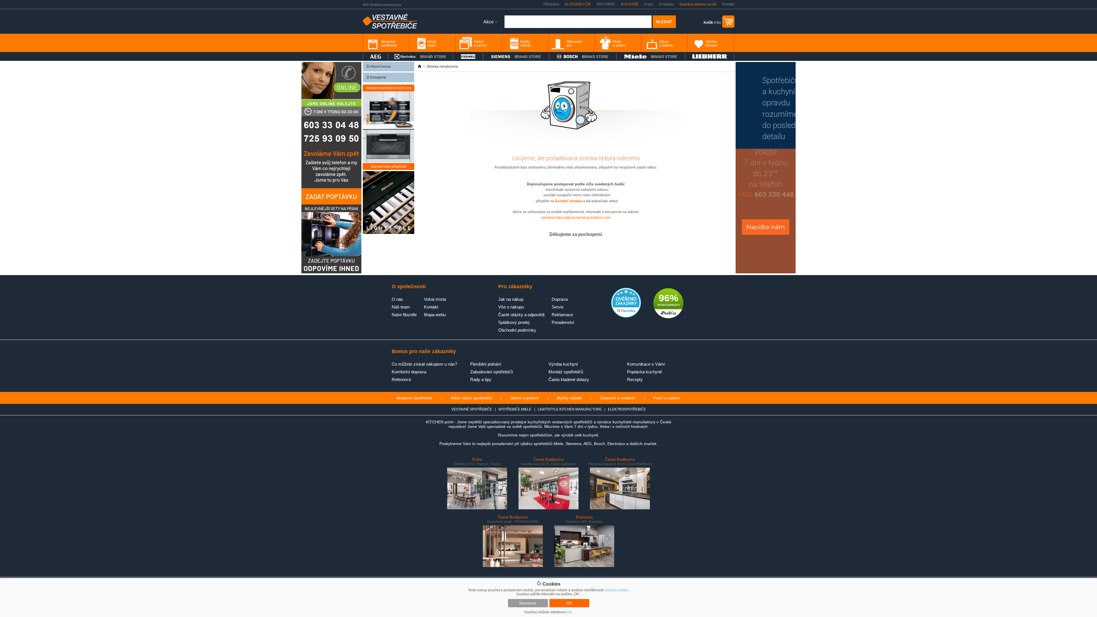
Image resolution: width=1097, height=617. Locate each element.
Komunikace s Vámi (646, 364)
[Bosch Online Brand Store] (582, 56)
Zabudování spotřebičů (491, 371)
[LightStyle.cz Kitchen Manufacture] (388, 203)
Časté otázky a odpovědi (521, 314)
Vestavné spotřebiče (414, 398)
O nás (648, 4)
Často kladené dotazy (568, 379)
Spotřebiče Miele (514, 409)
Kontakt (728, 4)
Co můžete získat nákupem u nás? (424, 364)
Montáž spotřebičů (565, 371)
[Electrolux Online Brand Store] (420, 56)
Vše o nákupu (511, 307)
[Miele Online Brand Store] (650, 56)
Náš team (401, 307)
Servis (558, 307)
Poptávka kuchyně (644, 371)
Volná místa (435, 299)
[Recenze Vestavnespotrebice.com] (626, 316)
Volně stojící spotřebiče (471, 398)
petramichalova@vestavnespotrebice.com (576, 217)
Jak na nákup (510, 299)
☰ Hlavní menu (378, 67)
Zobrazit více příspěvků (389, 167)
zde (569, 612)
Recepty (635, 379)
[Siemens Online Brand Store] (516, 56)
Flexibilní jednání (485, 364)
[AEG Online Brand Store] (375, 56)
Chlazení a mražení (617, 398)
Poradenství (563, 322)
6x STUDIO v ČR (578, 4)
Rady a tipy (480, 379)
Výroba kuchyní (563, 364)
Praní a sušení (666, 398)
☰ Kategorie (376, 77)
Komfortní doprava (409, 371)
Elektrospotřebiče (627, 409)
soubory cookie (616, 590)
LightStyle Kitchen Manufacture (570, 409)
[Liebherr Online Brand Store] (709, 56)
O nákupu (666, 4)
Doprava (560, 299)
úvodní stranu (568, 201)
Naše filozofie (404, 314)
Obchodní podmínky (517, 330)
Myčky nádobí (569, 398)
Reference (401, 379)
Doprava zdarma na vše (698, 4)
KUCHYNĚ (629, 4)
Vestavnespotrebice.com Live (388, 88)
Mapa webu (435, 314)
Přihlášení (551, 4)
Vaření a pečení (524, 398)
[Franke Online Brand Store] (468, 56)
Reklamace (562, 314)
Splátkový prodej (513, 322)
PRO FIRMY (605, 4)
